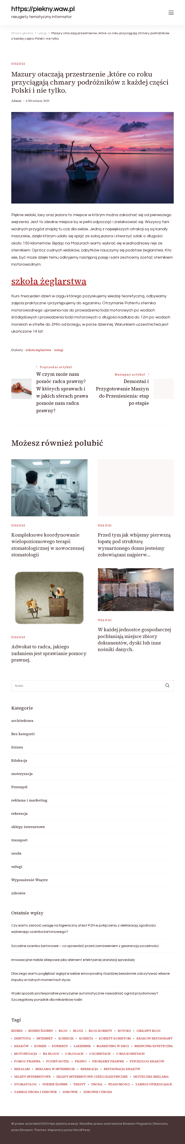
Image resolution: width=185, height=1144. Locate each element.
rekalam (22, 1069)
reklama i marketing (29, 800)
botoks (124, 1030)
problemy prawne (108, 1061)
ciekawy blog (148, 1030)
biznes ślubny (40, 1030)
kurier (40, 1046)
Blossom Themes (33, 1130)
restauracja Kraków (122, 1069)
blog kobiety (100, 1030)
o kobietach (100, 1053)
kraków (21, 1046)
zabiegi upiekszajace (153, 1084)
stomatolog (25, 1084)
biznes (17, 747)
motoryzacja (22, 773)
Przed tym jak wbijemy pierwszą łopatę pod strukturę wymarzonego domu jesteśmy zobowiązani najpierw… (134, 545)
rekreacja (19, 813)
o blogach (74, 1053)
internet (45, 1038)
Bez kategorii (23, 733)
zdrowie (18, 893)
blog (63, 1030)
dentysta (22, 1038)
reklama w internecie (55, 1069)
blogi (78, 1030)
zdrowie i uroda (97, 1092)
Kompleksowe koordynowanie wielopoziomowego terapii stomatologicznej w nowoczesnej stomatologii (47, 545)
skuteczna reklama (151, 1076)
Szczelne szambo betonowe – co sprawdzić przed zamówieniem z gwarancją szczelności (85, 946)
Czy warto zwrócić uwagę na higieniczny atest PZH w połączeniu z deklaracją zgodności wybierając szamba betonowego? (83, 929)
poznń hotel (57, 1061)
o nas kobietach (130, 1053)
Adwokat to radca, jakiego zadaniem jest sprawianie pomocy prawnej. (49, 653)
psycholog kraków (147, 1061)
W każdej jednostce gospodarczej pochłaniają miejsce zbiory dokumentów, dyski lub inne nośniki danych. (134, 639)
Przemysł (19, 786)
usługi (18, 64)
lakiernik (82, 1046)
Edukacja (19, 760)
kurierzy (60, 1046)
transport (19, 839)
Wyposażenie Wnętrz (29, 879)
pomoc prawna (27, 1061)
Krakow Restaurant (154, 1038)
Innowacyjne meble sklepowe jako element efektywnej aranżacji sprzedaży (73, 960)
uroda (16, 853)
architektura (22, 720)
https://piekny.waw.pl (43, 8)
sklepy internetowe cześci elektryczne (92, 1076)
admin (16, 101)
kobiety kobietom (115, 1038)
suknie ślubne (55, 1084)
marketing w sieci (113, 1046)
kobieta (86, 1038)
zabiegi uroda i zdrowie (35, 1092)
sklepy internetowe (28, 826)
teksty (79, 1084)
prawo (81, 1061)
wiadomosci (119, 1084)
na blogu (51, 1053)
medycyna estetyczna (153, 1046)
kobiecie (66, 1038)
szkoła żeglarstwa (48, 281)
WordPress (81, 1130)
